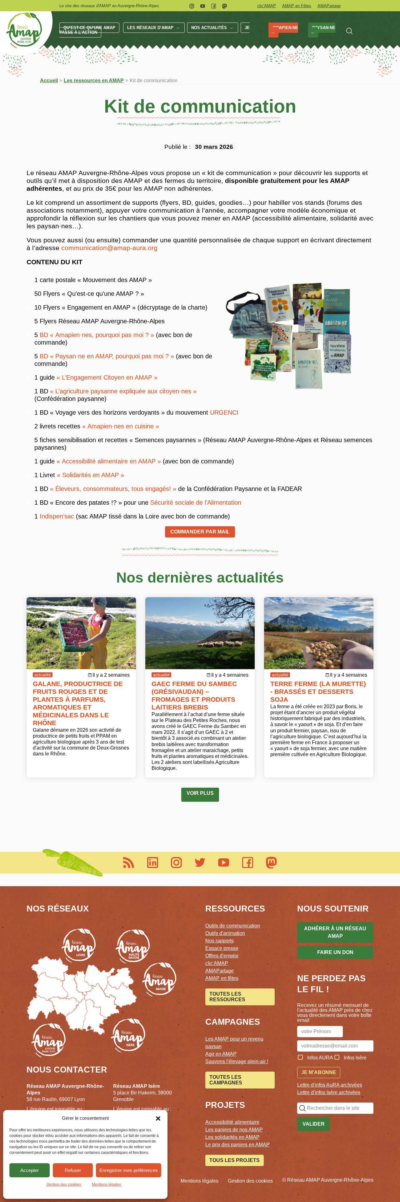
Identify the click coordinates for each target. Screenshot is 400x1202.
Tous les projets (234, 1160)
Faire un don (335, 952)
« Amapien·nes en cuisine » (120, 426)
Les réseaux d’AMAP (150, 27)
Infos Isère (355, 1057)
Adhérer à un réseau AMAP (335, 932)
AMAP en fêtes (221, 978)
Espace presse (221, 948)
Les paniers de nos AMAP (234, 1129)
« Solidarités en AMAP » (90, 475)
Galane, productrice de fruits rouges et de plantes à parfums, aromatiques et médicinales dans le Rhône (78, 703)
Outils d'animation (225, 933)
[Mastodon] (224, 5)
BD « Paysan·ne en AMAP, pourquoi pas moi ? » (107, 356)
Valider (313, 1124)
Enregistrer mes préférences (128, 1170)
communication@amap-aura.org (109, 247)
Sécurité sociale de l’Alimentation (195, 502)
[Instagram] (191, 5)
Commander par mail (200, 531)
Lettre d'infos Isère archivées (328, 1092)
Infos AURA (320, 1057)
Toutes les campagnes (225, 1079)
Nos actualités (209, 27)
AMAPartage (329, 5)
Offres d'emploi (221, 955)
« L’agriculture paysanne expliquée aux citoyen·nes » (123, 391)
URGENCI (224, 412)
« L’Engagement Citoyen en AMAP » (107, 377)
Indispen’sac (57, 516)
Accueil (49, 80)
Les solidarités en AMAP (232, 1137)
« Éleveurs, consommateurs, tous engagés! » (113, 488)
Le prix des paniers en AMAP (237, 1144)
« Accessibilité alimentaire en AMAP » (109, 461)
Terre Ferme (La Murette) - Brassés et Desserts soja (318, 691)
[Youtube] (202, 5)
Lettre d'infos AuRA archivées (329, 1085)
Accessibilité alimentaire (232, 1122)
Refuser (73, 1170)
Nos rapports (219, 940)
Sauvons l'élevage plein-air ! (236, 1061)
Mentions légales (106, 1184)
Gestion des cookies (64, 1184)
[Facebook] (213, 5)
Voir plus (200, 793)
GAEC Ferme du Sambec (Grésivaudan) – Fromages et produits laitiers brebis (194, 695)
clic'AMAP (266, 5)
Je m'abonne (318, 1072)
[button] (158, 1118)
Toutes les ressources (227, 996)
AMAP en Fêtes (296, 5)
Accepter (29, 1170)
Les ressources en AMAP (94, 80)
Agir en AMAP (221, 1054)
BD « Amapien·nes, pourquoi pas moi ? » (97, 334)
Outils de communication (232, 925)
